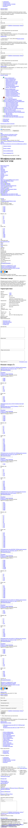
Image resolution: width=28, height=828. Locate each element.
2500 (4, 237)
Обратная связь (4, 781)
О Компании (6, 1)
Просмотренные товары (6, 722)
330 (4, 228)
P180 (4, 209)
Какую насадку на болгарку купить (8, 135)
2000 (4, 400)
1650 (4, 542)
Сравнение (10, 373)
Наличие (2, 190)
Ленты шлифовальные (8, 732)
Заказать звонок (4, 8)
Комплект (3, 183)
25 (3, 426)
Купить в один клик (15, 813)
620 (4, 440)
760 (4, 672)
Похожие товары (4, 189)
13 (3, 515)
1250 (4, 540)
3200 (4, 547)
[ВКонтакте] (1, 272)
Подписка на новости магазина (7, 123)
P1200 (4, 568)
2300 (4, 401)
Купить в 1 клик (12, 265)
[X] (7, 272)
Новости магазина (6, 129)
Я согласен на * (13, 812)
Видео (2, 192)
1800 (4, 234)
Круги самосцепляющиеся (9, 735)
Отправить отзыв (23, 361)
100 (4, 220)
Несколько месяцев (7, 322)
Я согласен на (13, 25)
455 (4, 534)
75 (3, 219)
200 (4, 526)
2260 (4, 544)
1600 (4, 541)
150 (4, 223)
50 (3, 218)
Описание (3, 184)
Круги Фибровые (7, 734)
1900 (4, 592)
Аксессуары (3, 186)
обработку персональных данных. (15, 25)
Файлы (2, 191)
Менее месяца (6, 323)
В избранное (3, 375)
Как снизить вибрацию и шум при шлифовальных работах (14, 143)
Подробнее (3, 372)
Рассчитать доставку (15, 268)
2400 (4, 449)
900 (4, 396)
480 (4, 671)
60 (3, 387)
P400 (4, 211)
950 (4, 399)
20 (3, 516)
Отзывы (2, 188)
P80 (4, 502)
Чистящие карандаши (8, 746)
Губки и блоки (6, 739)
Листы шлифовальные (8, 738)
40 (3, 427)
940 (4, 587)
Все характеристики (5, 241)
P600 (4, 379)
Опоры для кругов (7, 742)
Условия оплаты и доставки (9, 4)
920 (4, 398)
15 (3, 216)
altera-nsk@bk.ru (23, 768)
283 (4, 439)
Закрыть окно (4, 36)
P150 (4, 208)
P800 (4, 380)
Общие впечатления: (5, 350)
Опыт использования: (5, 318)
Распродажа (5, 120)
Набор (2, 182)
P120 (4, 206)
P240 (4, 210)
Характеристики (4, 185)
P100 (4, 415)
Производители (6, 2)
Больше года (6, 324)
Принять (25, 823)
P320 (4, 419)
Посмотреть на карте (5, 776)
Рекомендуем (6, 121)
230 (4, 527)
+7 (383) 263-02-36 (5, 38)
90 (3, 431)
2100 (4, 447)
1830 (4, 235)
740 (4, 441)
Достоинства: (4, 326)
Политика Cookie (13, 826)
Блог (2, 133)
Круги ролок (6, 741)
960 (4, 233)
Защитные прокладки (8, 740)
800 (4, 232)
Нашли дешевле (12, 266)
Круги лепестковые (7, 736)
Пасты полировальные (8, 743)
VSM (2, 243)
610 (4, 231)
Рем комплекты (6, 745)
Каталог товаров (4, 75)
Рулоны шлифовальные (8, 733)
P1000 (4, 567)
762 (4, 442)
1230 (4, 538)
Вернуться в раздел (5, 179)
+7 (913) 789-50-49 (13, 38)
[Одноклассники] (3, 272)
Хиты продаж (6, 119)
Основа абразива (4, 139)
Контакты (5, 6)
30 (3, 217)
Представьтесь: (4, 361)
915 (4, 585)
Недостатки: (3, 338)
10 (3, 618)
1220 (4, 537)
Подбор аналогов (7, 5)
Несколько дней (6, 320)
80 (3, 388)
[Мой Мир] (5, 272)
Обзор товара (3, 180)
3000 (4, 450)
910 (4, 535)
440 (4, 532)
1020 (4, 536)
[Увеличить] (9, 193)
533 (4, 229)
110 (4, 221)
